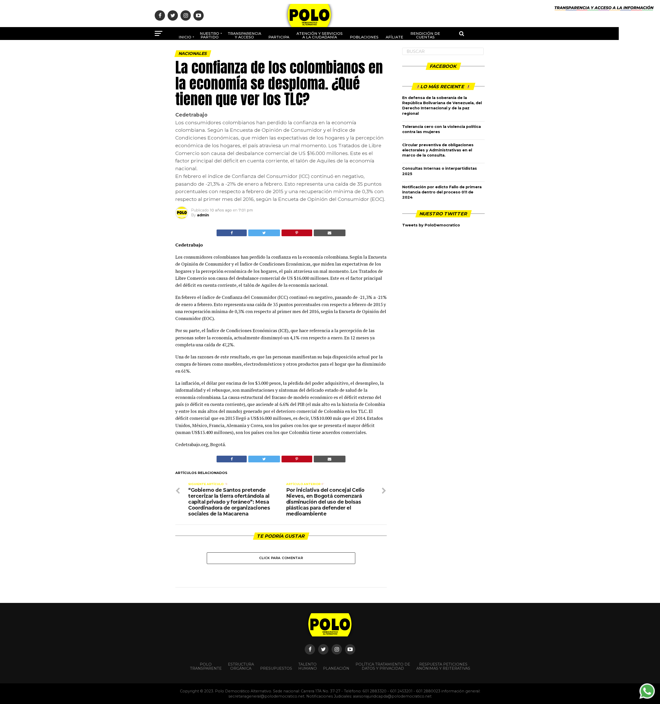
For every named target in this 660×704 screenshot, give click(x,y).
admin (203, 215)
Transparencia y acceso (244, 35)
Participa (278, 37)
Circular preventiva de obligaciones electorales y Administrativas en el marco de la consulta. (438, 150)
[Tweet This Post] (264, 233)
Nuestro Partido (209, 35)
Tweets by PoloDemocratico (431, 225)
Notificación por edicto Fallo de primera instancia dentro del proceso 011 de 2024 (442, 192)
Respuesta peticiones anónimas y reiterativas (443, 666)
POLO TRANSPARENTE (206, 666)
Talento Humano (307, 666)
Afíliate (394, 37)
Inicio (185, 37)
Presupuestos (276, 668)
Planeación (336, 668)
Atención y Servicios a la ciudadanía (319, 35)
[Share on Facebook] (232, 233)
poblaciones (364, 37)
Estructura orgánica (241, 666)
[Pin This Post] (297, 233)
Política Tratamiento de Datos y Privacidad (383, 666)
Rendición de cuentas (425, 35)
